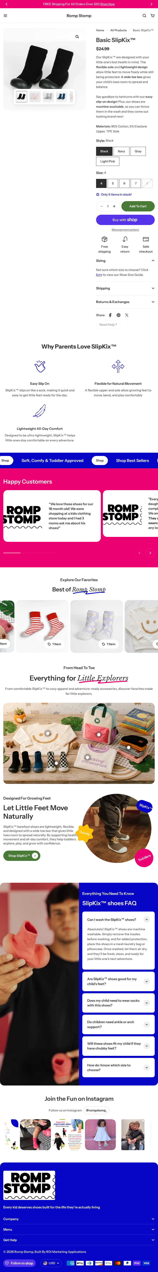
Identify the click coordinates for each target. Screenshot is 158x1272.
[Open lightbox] (77, 36)
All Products (118, 30)
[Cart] (153, 16)
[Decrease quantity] (100, 206)
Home (100, 30)
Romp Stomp (79, 15)
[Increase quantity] (115, 206)
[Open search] (144, 16)
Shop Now (107, 4)
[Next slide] (151, 4)
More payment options (125, 229)
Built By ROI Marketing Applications (60, 1252)
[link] (108, 324)
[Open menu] (5, 16)
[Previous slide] (6, 4)
